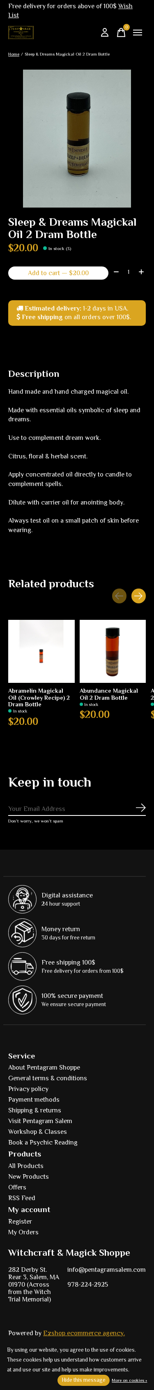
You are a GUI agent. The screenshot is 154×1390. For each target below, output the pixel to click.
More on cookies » (129, 1380)
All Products (26, 1166)
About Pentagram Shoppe (44, 1067)
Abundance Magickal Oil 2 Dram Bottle (109, 694)
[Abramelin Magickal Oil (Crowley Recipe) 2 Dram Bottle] (41, 651)
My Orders (23, 1232)
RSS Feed (21, 1198)
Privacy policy (28, 1089)
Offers (17, 1187)
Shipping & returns (34, 1110)
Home (13, 53)
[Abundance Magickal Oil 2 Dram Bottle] (113, 651)
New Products (28, 1176)
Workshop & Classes (37, 1131)
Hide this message (84, 1380)
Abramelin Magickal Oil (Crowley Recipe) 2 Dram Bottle (39, 697)
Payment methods (34, 1099)
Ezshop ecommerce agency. (84, 1333)
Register (20, 1221)
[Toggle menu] (137, 32)
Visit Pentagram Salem (40, 1121)
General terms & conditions (47, 1078)
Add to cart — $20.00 (58, 273)
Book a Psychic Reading (43, 1142)
